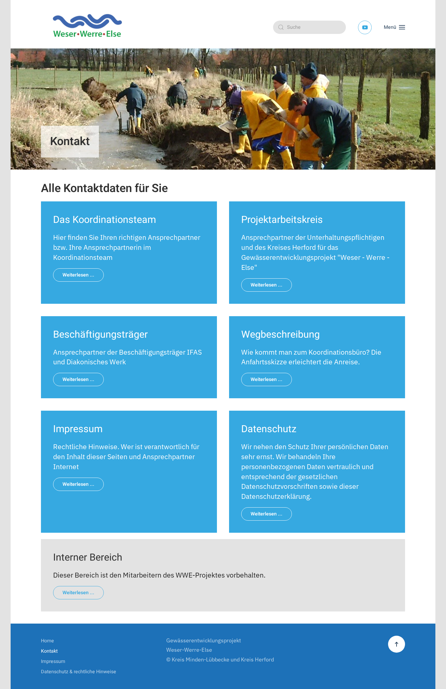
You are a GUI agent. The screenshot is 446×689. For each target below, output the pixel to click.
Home (47, 640)
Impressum (53, 661)
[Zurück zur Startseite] (89, 27)
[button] (394, 27)
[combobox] (309, 27)
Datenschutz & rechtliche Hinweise (78, 671)
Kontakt (49, 651)
